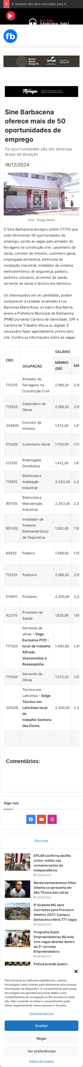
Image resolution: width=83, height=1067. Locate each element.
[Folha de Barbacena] (10, 36)
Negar (41, 1038)
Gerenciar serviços (42, 1013)
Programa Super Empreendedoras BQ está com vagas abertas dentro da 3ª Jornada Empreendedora (54, 941)
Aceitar (41, 1025)
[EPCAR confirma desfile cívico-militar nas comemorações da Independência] (17, 862)
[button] (76, 971)
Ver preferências (41, 1051)
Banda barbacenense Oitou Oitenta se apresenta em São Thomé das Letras (55, 887)
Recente (41, 841)
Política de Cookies (41, 1061)
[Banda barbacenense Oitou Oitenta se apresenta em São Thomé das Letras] (17, 889)
